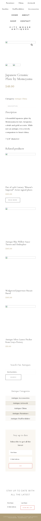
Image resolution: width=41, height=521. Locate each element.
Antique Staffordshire (20, 418)
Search (13, 377)
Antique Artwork (20, 403)
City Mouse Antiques (20, 28)
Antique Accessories (20, 398)
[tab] (13, 106)
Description (13, 106)
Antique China (21, 99)
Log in (30, 517)
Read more (12, 200)
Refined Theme (23, 516)
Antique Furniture (21, 413)
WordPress (22, 517)
